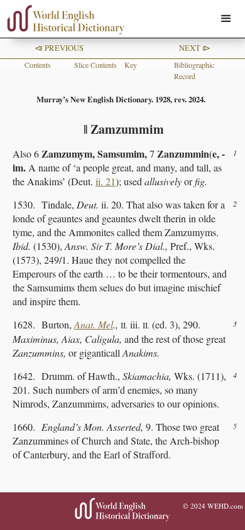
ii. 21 (105, 181)
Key (130, 65)
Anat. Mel (93, 324)
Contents (37, 65)
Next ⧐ (194, 47)
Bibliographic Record (194, 70)
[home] (63, 20)
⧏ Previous (59, 47)
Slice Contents (95, 65)
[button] (226, 19)
